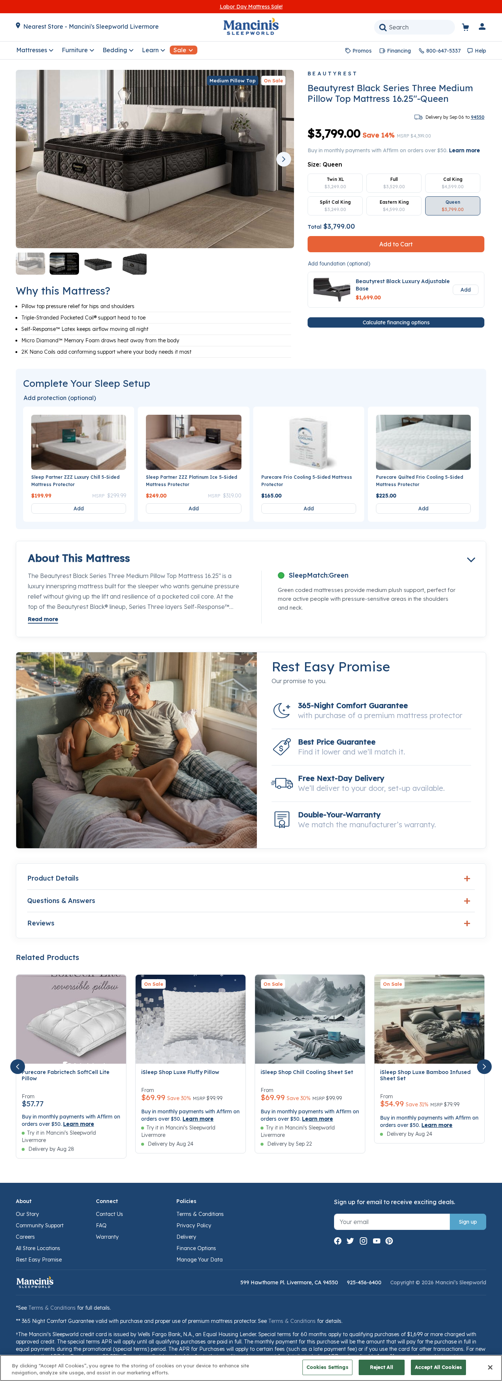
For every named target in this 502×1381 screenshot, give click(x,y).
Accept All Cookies (438, 1367)
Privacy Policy (193, 1225)
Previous (28, 159)
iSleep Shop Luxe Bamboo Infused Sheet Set (425, 1075)
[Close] (490, 1367)
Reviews (40, 923)
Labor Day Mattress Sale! (251, 6)
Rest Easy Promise (39, 1259)
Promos (362, 50)
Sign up (468, 1221)
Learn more (464, 150)
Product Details (53, 878)
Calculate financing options (396, 322)
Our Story (27, 1214)
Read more (43, 618)
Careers (25, 1237)
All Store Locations (38, 1248)
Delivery (186, 1237)
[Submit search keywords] (383, 27)
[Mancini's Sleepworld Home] (251, 25)
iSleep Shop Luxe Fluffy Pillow (180, 1072)
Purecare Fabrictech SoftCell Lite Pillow (66, 1075)
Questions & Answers (61, 900)
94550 (477, 117)
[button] (482, 28)
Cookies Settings (327, 1367)
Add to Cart (396, 244)
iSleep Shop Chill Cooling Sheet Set (307, 1072)
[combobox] (414, 27)
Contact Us (109, 1214)
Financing (399, 50)
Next (283, 159)
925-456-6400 (364, 1282)
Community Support (40, 1225)
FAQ (101, 1225)
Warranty (107, 1237)
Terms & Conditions (200, 1214)
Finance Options (196, 1248)
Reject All (381, 1367)
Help (480, 50)
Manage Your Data (199, 1259)
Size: (325, 164)
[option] (335, 183)
